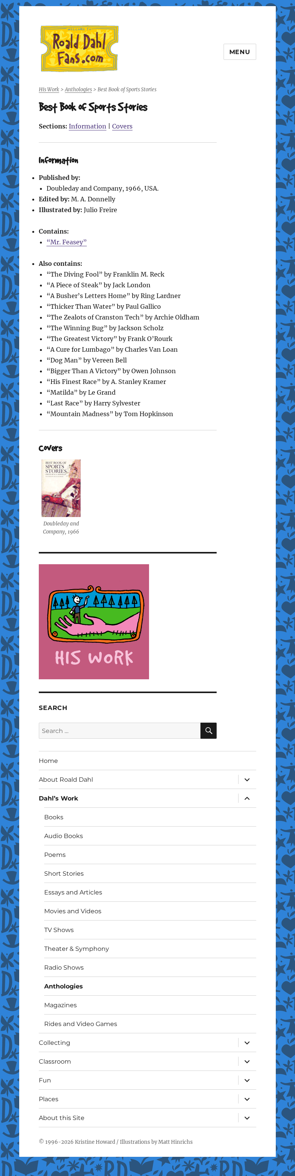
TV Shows (59, 930)
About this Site (62, 1118)
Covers (122, 126)
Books (53, 817)
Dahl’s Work (58, 798)
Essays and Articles (73, 892)
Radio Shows (64, 967)
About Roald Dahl (66, 779)
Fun (45, 1080)
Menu (239, 52)
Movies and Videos (72, 911)
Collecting (54, 1042)
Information (87, 126)
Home (48, 760)
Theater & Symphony (76, 948)
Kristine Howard (95, 1142)
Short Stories (64, 873)
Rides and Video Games (80, 1024)
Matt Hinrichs (175, 1142)
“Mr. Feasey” (66, 242)
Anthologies (63, 986)
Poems (55, 854)
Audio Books (63, 836)
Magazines (60, 1005)
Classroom (55, 1061)
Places (48, 1099)
